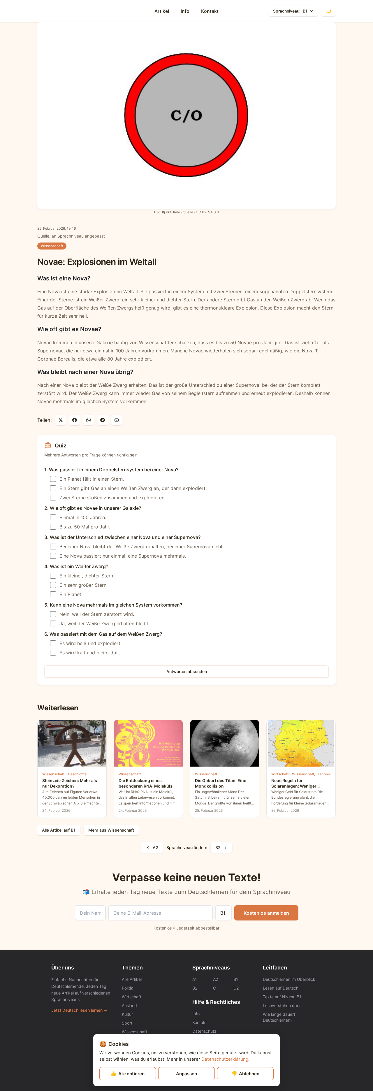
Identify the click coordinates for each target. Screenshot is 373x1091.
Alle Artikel (132, 979)
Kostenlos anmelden (266, 913)
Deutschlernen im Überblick (289, 979)
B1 (235, 979)
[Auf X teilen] (60, 420)
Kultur (127, 1014)
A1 (194, 979)
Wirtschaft (131, 996)
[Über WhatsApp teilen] (88, 420)
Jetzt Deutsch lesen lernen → (79, 1010)
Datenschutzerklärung (224, 1059)
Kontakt (210, 11)
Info (185, 11)
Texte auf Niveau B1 (282, 996)
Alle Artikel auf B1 (58, 830)
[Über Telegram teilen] (102, 420)
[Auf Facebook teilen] (74, 420)
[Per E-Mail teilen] (116, 420)
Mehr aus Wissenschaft (111, 830)
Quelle (188, 212)
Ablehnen (245, 1073)
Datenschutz (204, 1031)
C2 (236, 987)
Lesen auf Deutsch (280, 987)
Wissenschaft (52, 246)
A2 (155, 847)
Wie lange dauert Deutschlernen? (279, 1017)
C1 (215, 987)
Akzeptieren (128, 1073)
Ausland (129, 1005)
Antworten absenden (186, 671)
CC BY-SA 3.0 (207, 212)
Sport (127, 1022)
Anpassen (186, 1073)
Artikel (161, 11)
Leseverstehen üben (282, 1005)
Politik (127, 987)
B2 (218, 847)
